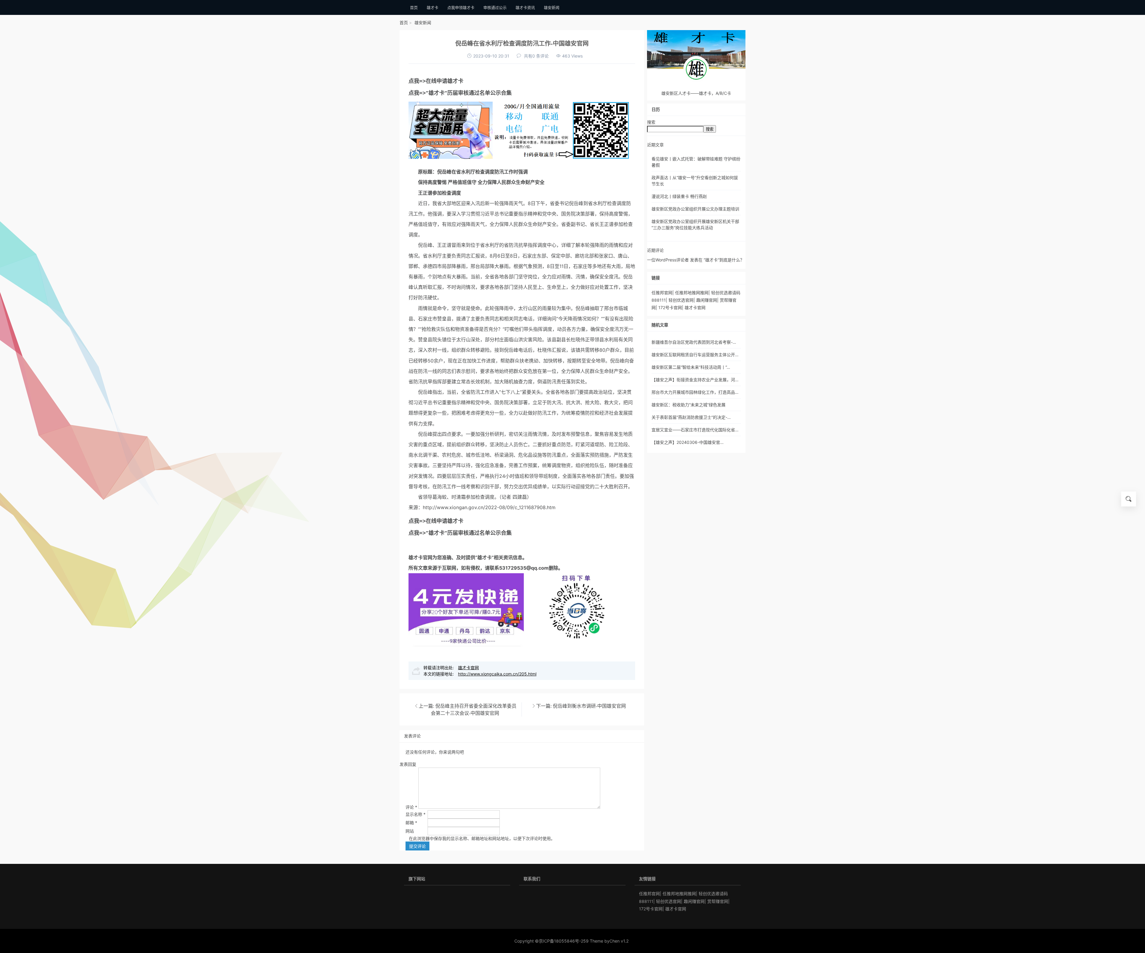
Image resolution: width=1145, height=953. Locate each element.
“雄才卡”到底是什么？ (724, 259)
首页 (404, 22)
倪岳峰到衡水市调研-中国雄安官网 (589, 705)
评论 (411, 807)
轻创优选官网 (681, 300)
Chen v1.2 (619, 940)
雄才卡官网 (420, 557)
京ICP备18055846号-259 (564, 940)
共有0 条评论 (536, 55)
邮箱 (411, 822)
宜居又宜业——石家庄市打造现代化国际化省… (695, 429)
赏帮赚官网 (717, 901)
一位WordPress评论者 (668, 259)
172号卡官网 (670, 307)
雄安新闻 (422, 22)
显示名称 (415, 814)
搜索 (651, 122)
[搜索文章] (1128, 499)
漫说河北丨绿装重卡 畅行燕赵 (679, 196)
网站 (410, 830)
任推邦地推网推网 (691, 292)
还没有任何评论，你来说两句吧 (435, 751)
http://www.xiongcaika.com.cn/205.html (497, 673)
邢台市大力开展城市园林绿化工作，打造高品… (695, 392)
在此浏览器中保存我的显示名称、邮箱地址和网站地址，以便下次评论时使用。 (482, 838)
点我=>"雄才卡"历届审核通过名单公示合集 (460, 93)
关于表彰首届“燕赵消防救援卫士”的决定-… (691, 417)
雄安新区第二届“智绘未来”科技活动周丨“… (691, 367)
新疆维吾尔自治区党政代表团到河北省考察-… (694, 342)
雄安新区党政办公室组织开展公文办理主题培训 (695, 208)
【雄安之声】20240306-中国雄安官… (688, 442)
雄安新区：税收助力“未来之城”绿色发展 (688, 404)
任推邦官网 (662, 292)
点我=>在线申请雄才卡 (436, 81)
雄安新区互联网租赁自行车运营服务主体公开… (695, 354)
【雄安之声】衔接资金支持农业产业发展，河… (695, 379)
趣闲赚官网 (706, 300)
